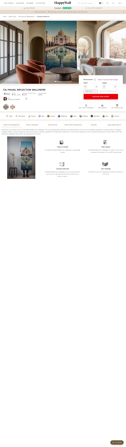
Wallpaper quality (114, 125)
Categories (20, 3)
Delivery (94, 125)
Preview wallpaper (101, 96)
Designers (30, 3)
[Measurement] (95, 79)
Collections (40, 3)
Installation (52, 125)
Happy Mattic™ (89, 91)
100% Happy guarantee (95, 8)
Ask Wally (118, 442)
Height (104, 83)
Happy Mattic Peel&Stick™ (106, 91)
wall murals (9, 3)
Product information (11, 125)
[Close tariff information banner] (123, 12)
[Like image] (26, 99)
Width (86, 83)
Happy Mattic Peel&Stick (73, 125)
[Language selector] (101, 3)
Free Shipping (30, 8)
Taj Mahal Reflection (43, 16)
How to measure (32, 125)
